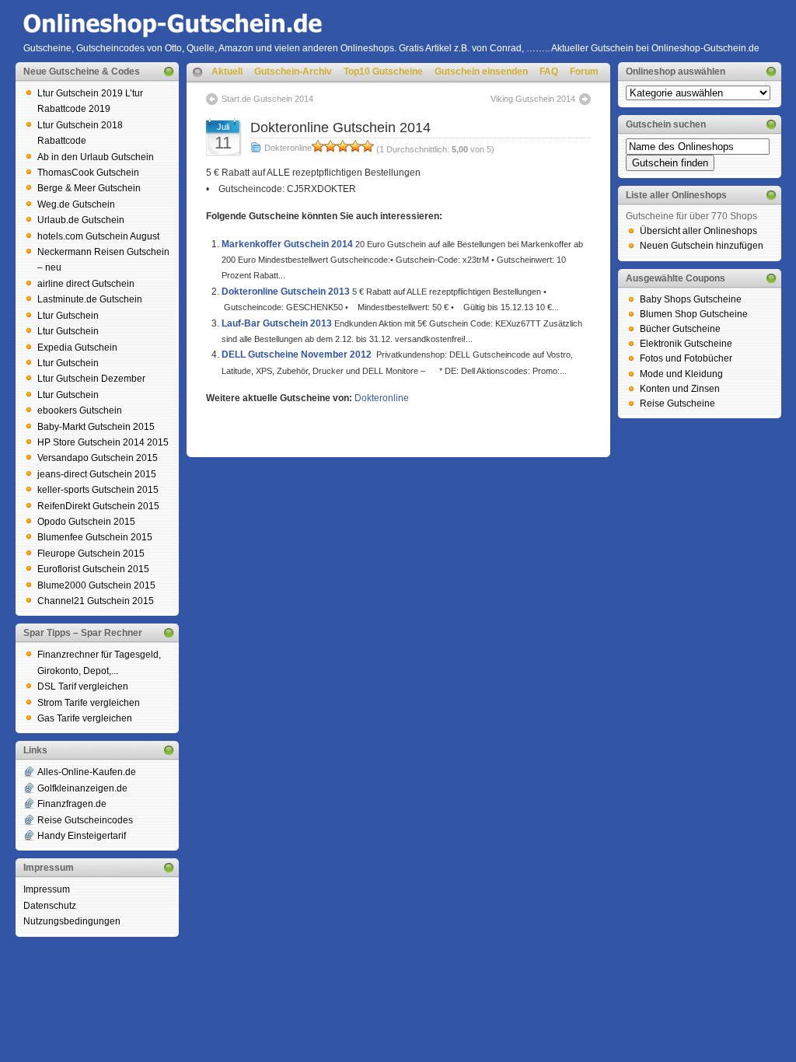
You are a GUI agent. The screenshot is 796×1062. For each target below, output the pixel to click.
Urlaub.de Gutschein (80, 220)
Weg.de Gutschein (76, 204)
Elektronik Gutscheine (686, 343)
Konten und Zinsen (680, 388)
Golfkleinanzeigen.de (82, 788)
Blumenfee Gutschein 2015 (94, 537)
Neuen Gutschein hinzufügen (701, 245)
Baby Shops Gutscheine (691, 299)
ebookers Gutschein (79, 410)
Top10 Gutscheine (383, 71)
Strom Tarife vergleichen (88, 702)
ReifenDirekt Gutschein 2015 (98, 506)
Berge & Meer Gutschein (89, 188)
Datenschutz (49, 905)
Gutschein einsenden (481, 71)
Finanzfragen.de (71, 803)
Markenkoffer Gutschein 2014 (287, 244)
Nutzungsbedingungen (71, 921)
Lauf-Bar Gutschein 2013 (277, 323)
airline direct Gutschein (85, 283)
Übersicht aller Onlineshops (698, 230)
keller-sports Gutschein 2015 (98, 489)
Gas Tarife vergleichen (84, 718)
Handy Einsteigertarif (81, 835)
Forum (584, 71)
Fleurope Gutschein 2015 (91, 553)
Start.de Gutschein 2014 (267, 98)
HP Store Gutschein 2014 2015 (103, 442)
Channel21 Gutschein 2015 (95, 601)
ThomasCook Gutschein (88, 172)
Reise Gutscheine (677, 403)
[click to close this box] (168, 71)
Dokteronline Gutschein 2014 (340, 127)
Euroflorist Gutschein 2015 (93, 569)
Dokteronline (288, 147)
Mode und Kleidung (681, 374)
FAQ (548, 71)
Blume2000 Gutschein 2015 (96, 585)
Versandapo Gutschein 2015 (97, 457)
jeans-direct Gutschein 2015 (96, 474)
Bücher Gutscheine (680, 328)
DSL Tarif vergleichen (82, 686)
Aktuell (227, 71)
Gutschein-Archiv (293, 71)
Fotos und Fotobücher (686, 358)
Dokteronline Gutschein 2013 (286, 291)
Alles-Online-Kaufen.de (86, 772)
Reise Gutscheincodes (85, 820)
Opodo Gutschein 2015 (86, 521)
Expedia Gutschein (77, 347)
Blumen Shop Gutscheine (694, 314)
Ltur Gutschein (68, 315)
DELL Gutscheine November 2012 (297, 354)
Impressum (46, 889)
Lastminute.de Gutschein (89, 299)
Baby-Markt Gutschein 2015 (96, 426)
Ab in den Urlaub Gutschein (95, 157)
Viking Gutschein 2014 (533, 98)
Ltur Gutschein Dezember (91, 378)
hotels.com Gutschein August (98, 236)
